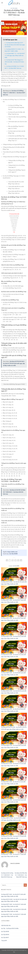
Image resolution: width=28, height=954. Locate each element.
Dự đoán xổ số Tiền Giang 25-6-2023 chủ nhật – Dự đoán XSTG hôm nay (14, 62)
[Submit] (25, 885)
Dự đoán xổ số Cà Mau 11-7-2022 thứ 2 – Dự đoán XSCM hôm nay (7, 875)
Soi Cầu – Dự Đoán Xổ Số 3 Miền (10, 928)
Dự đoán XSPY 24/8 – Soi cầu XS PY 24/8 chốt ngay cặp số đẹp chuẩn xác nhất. (13, 895)
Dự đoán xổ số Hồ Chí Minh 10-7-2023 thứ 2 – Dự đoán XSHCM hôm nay (14, 492)
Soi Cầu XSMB (5, 931)
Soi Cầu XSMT (5, 937)
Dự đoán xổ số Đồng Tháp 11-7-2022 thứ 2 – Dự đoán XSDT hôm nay (14, 92)
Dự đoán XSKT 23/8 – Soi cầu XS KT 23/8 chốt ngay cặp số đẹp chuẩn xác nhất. (13, 915)
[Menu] (2, 3)
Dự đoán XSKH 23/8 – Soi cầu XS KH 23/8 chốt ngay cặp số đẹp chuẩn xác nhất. (13, 910)
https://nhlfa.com (12, 551)
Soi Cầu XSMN (14, 8)
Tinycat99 (4, 940)
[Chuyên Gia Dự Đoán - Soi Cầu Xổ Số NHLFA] (14, 2)
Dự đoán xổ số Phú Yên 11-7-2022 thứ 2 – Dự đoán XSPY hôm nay (21, 875)
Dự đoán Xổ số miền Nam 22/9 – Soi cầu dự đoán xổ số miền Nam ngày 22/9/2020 (15, 44)
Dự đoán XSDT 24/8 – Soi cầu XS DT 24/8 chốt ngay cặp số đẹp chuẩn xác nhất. (13, 905)
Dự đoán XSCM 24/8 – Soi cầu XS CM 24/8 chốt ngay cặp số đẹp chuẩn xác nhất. (14, 900)
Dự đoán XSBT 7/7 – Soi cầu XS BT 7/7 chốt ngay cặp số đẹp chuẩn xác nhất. (15, 55)
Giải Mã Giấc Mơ (6, 925)
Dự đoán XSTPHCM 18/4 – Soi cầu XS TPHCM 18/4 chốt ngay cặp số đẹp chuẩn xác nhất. (14, 363)
